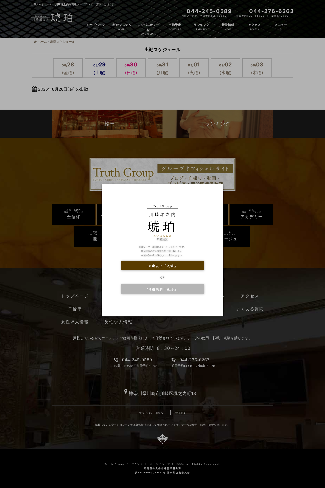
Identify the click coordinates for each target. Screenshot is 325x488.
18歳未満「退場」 (162, 289)
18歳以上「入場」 (162, 266)
